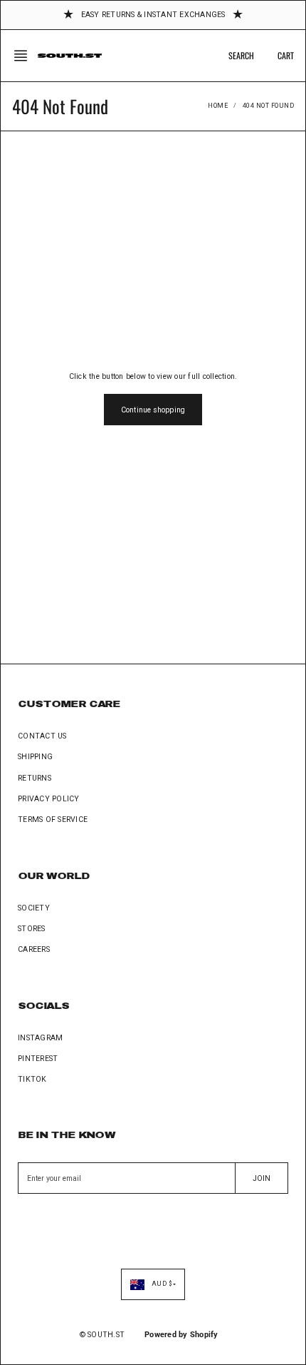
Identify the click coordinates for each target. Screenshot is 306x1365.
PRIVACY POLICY (49, 798)
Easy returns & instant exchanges (153, 14)
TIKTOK (32, 1079)
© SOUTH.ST (102, 1334)
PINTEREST (38, 1058)
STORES (32, 928)
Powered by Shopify (181, 1334)
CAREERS (34, 949)
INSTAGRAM (40, 1037)
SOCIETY (34, 908)
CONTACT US (42, 736)
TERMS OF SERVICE (53, 819)
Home (218, 105)
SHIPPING (35, 756)
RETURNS (34, 778)
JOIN (261, 1178)
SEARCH (241, 55)
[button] (25, 56)
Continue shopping (153, 410)
